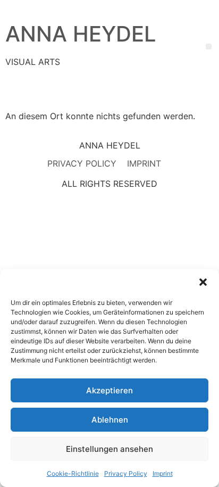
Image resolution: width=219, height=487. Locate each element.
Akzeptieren (109, 390)
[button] (203, 282)
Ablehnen (109, 420)
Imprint (163, 473)
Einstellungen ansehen (109, 449)
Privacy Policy (125, 473)
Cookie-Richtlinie (73, 473)
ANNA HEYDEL (80, 34)
